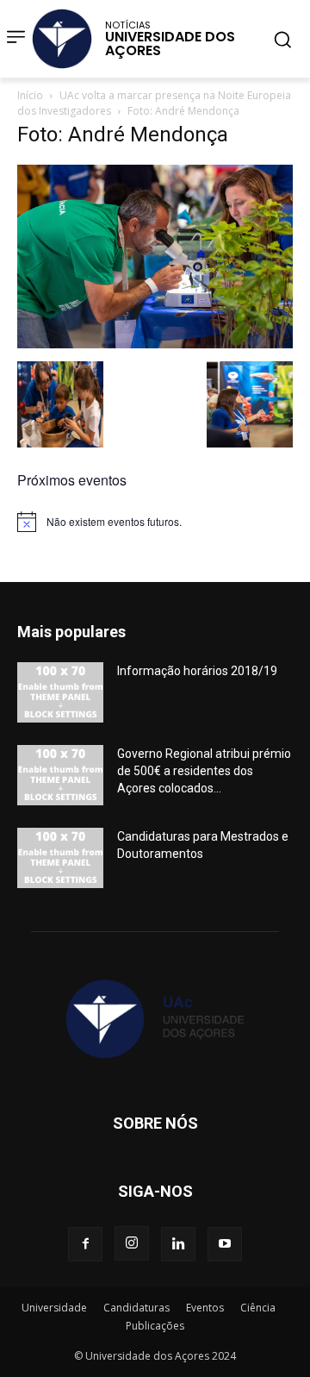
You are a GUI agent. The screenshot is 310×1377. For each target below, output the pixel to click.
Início (30, 95)
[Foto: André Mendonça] (155, 343)
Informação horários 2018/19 (197, 671)
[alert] (155, 521)
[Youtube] (225, 1244)
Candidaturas (136, 1307)
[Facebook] (85, 1244)
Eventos (205, 1307)
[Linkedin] (178, 1244)
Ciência (258, 1307)
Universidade (54, 1307)
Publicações (155, 1325)
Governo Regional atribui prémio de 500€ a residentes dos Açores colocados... (204, 771)
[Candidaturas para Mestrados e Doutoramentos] (60, 858)
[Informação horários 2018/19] (60, 692)
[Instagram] (132, 1243)
